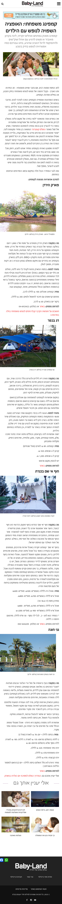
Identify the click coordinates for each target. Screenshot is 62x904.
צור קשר (30, 877)
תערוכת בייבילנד (16, 877)
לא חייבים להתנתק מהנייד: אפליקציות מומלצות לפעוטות (15, 811)
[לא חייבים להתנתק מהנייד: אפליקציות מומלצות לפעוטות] (15, 799)
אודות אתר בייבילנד (45, 877)
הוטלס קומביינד (38, 129)
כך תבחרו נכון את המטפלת (45, 835)
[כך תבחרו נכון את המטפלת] (45, 824)
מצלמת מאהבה (15, 835)
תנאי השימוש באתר (38, 889)
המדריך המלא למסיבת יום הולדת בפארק (23, 776)
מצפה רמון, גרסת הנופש (45, 810)
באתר (42, 306)
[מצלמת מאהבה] (15, 824)
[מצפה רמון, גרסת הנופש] (45, 799)
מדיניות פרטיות (21, 889)
